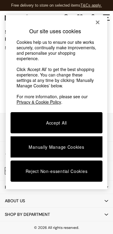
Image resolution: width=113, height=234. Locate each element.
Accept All (56, 123)
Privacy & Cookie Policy (39, 102)
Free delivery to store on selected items (45, 5)
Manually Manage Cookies (56, 147)
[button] (56, 200)
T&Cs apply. (91, 5)
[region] (57, 102)
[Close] (97, 22)
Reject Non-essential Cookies (57, 171)
